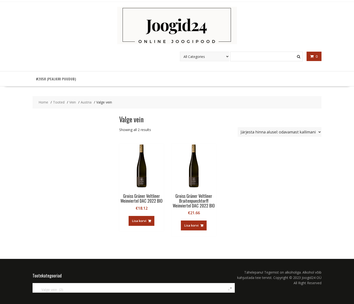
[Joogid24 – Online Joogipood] (177, 43)
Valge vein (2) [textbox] (133, 289)
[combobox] (134, 288)
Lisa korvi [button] (139, 221)
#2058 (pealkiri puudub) (56, 78)
